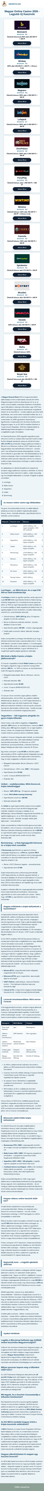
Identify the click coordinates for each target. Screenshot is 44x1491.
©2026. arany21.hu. (22, 1487)
